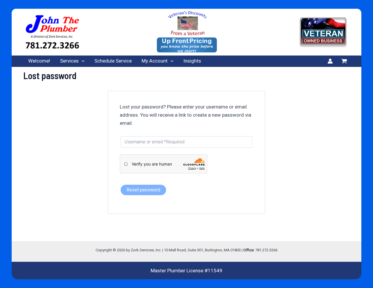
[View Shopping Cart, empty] (344, 61)
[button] (82, 61)
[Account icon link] (330, 61)
